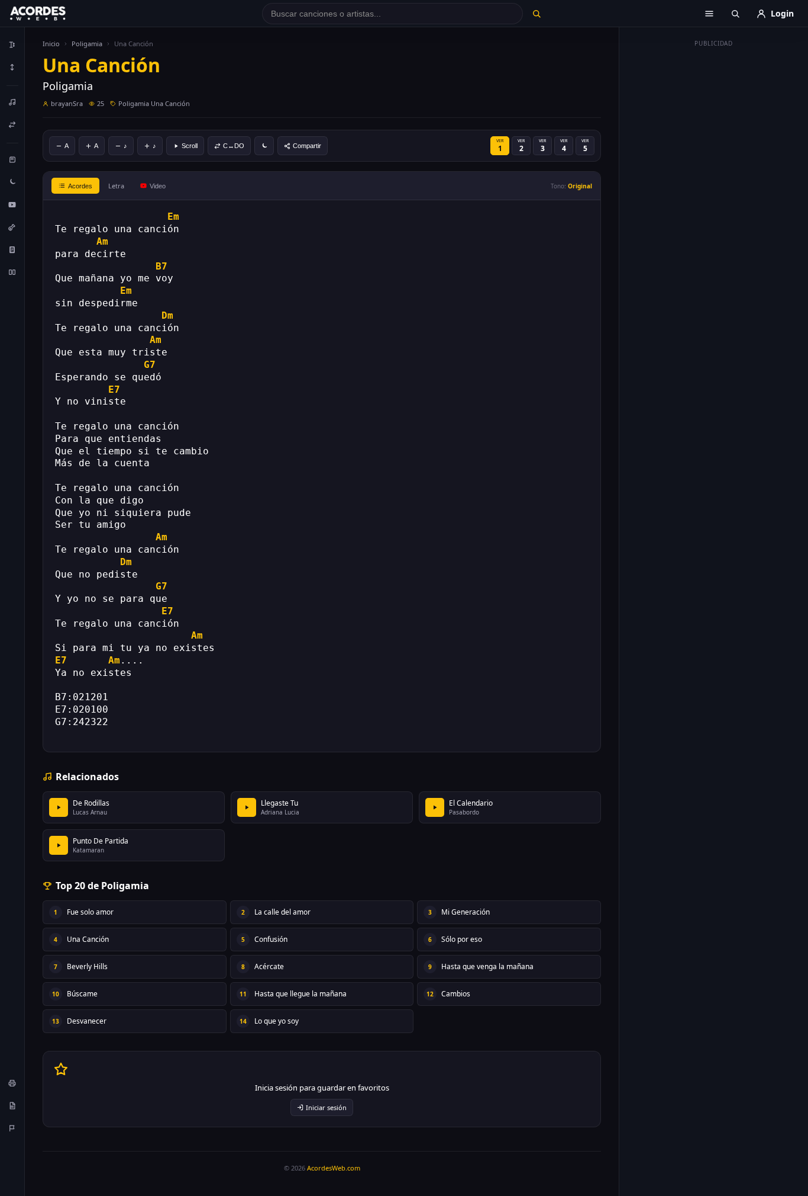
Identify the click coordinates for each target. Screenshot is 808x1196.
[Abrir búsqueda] (735, 14)
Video (158, 186)
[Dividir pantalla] (12, 272)
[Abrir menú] (709, 14)
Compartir (307, 145)
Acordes (80, 186)
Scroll (190, 145)
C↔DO (233, 145)
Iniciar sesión (326, 1107)
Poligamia (87, 43)
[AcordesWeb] (52, 14)
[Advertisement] (714, 230)
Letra (116, 185)
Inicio (51, 43)
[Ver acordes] (12, 249)
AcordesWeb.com (333, 1167)
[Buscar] (536, 13)
